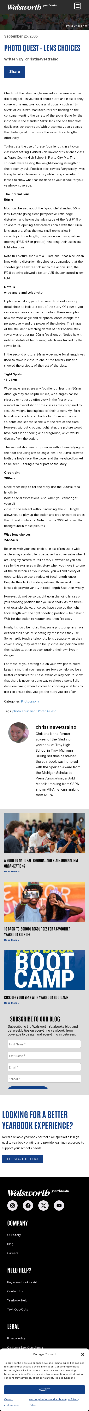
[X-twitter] (43, 1205)
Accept (44, 1390)
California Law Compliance (25, 1347)
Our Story (14, 1235)
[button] (83, 1354)
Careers (12, 1253)
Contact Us (15, 1291)
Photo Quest (47, 711)
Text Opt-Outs (17, 1309)
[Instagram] (12, 1205)
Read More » (11, 871)
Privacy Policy (16, 1338)
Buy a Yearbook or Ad (22, 1282)
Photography (30, 701)
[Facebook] (28, 1205)
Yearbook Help (17, 1300)
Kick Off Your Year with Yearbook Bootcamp (36, 997)
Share (14, 71)
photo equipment (24, 711)
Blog (10, 1244)
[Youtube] (59, 1205)
